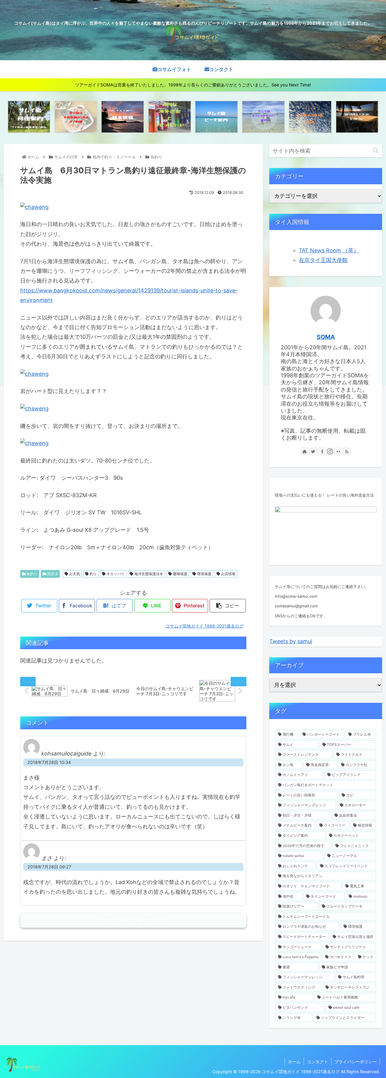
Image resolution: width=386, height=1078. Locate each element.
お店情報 (228, 574)
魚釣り (31, 574)
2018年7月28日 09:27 (49, 866)
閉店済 (52, 574)
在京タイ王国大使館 (323, 260)
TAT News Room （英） (329, 250)
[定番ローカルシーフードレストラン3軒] (357, 117)
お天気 (74, 574)
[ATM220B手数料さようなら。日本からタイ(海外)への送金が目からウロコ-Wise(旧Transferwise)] (169, 117)
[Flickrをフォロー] (338, 451)
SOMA (326, 337)
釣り (93, 574)
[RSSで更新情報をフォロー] (346, 451)
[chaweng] (34, 207)
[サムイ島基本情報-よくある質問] (122, 117)
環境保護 (203, 574)
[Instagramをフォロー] (330, 451)
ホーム (294, 1061)
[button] (375, 150)
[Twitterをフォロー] (313, 451)
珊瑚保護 (179, 574)
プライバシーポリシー (355, 1061)
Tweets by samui (290, 641)
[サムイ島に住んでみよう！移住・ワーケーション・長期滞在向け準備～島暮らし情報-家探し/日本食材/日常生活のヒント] (29, 117)
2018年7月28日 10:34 (49, 762)
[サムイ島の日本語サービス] (310, 117)
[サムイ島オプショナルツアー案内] (263, 117)
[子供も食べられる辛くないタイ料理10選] (75, 117)
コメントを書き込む (133, 920)
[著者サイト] (304, 451)
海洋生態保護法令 (148, 574)
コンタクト (317, 1061)
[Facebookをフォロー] (321, 451)
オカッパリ (115, 574)
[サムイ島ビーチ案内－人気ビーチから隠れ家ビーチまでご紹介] (216, 117)
